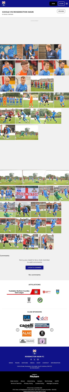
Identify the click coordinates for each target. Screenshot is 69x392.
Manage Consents (52, 383)
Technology (48, 381)
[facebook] (31, 360)
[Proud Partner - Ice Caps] (27, 318)
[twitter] (34, 360)
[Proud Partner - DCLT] (42, 318)
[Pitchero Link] (34, 377)
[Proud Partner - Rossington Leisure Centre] (42, 326)
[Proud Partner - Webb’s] (27, 341)
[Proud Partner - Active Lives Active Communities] (27, 333)
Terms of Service (16, 383)
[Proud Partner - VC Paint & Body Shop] (42, 333)
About (23, 381)
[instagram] (38, 360)
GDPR (57, 381)
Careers (39, 381)
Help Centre (14, 381)
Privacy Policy (28, 383)
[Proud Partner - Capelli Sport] (27, 326)
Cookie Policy (39, 383)
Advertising (31, 381)
